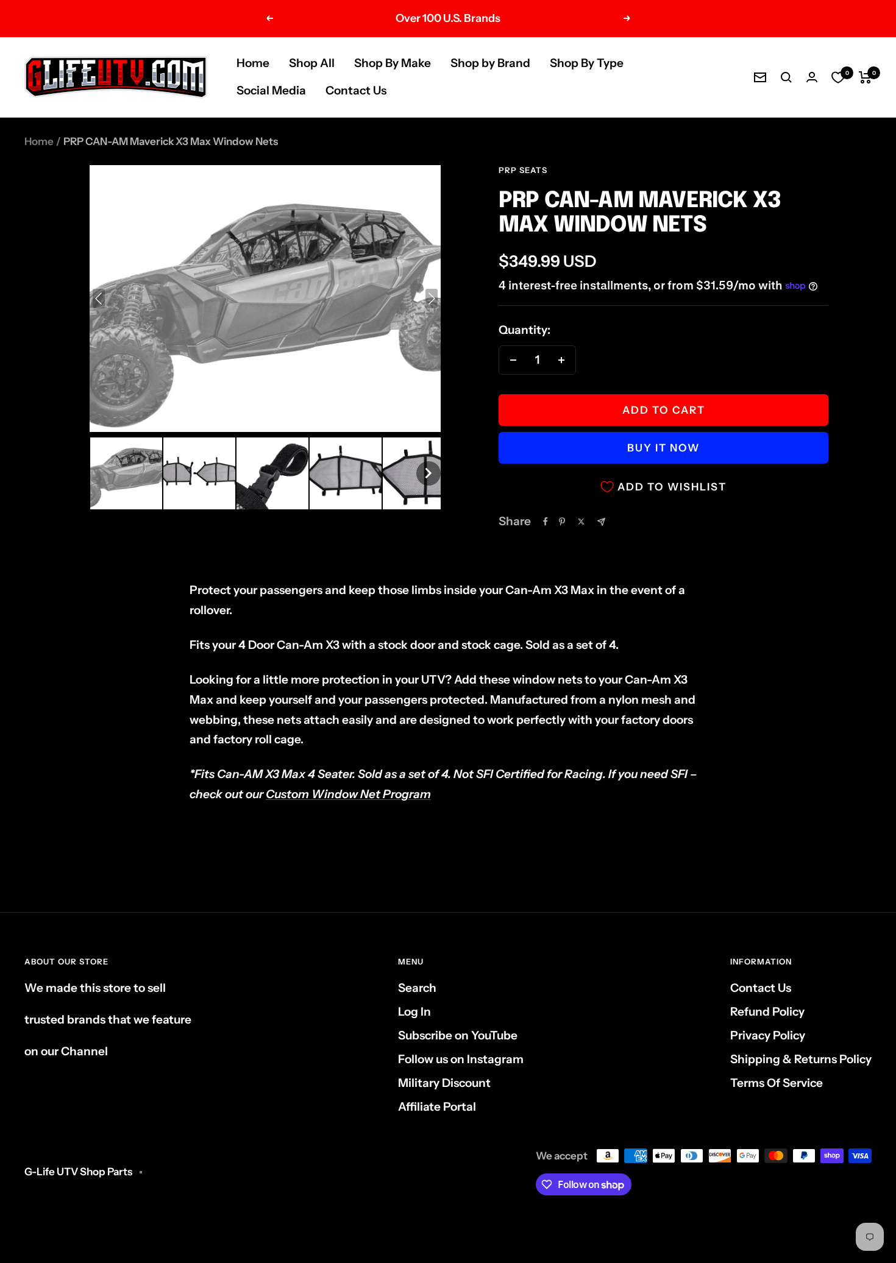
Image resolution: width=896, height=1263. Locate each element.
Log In (414, 1012)
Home (252, 63)
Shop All (312, 63)
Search (417, 988)
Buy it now (663, 448)
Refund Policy (767, 1012)
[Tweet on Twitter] (581, 521)
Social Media (271, 90)
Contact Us (355, 90)
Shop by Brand (490, 63)
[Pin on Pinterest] (562, 521)
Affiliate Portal (437, 1107)
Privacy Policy (767, 1035)
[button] (126, 473)
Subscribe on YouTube (457, 1035)
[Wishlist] (838, 77)
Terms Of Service (776, 1083)
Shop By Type (587, 63)
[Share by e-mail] (601, 522)
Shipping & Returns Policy (801, 1059)
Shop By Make (392, 63)
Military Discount (444, 1083)
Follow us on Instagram (461, 1059)
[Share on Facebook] (545, 521)
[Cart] (865, 77)
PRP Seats (523, 170)
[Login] (811, 77)
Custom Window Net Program (348, 794)
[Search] (786, 77)
